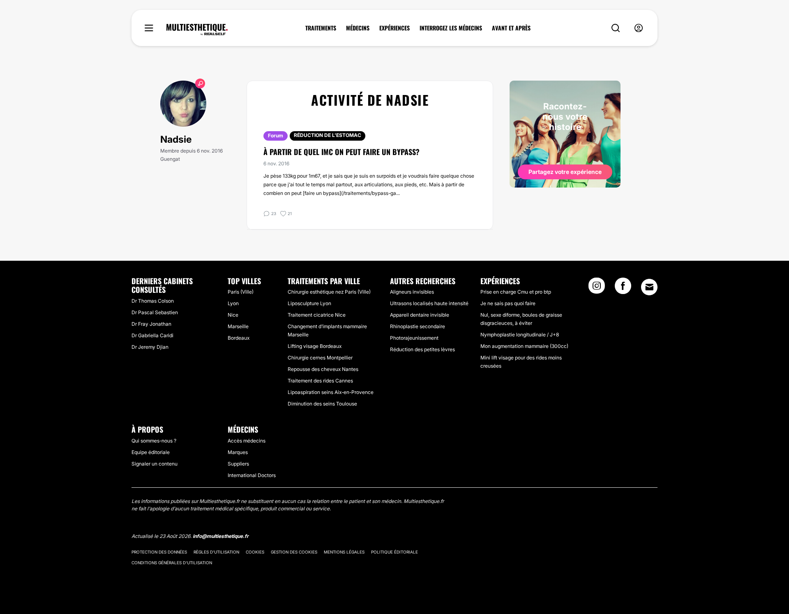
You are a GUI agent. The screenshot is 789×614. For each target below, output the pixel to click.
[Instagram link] (596, 288)
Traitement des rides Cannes (320, 381)
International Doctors (252, 475)
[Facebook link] (623, 288)
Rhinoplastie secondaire (417, 326)
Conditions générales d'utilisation (172, 562)
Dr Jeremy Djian (150, 347)
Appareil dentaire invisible (419, 315)
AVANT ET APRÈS (511, 28)
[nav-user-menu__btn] (638, 28)
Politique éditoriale (394, 551)
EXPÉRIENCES (394, 28)
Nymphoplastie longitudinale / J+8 (519, 334)
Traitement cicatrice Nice (317, 315)
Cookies (255, 551)
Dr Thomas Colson (153, 301)
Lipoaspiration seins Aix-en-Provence (331, 392)
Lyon (233, 303)
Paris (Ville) (241, 292)
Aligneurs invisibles (412, 292)
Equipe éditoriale (151, 452)
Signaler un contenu (155, 464)
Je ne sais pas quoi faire (507, 303)
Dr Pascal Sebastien (155, 312)
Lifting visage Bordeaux (314, 346)
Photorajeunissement (414, 338)
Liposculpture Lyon (309, 303)
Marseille (238, 326)
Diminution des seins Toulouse (322, 404)
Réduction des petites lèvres (422, 349)
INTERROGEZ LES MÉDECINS (451, 28)
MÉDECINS (357, 28)
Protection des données (159, 551)
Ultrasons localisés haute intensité (429, 303)
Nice (233, 315)
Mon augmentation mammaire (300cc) (524, 346)
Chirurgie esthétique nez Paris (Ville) (329, 292)
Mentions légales (344, 551)
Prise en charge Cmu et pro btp (515, 292)
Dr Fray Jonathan (151, 324)
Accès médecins (246, 441)
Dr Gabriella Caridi (152, 335)
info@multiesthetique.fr (221, 536)
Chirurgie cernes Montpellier (320, 357)
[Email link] (649, 287)
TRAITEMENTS (320, 28)
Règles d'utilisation (216, 551)
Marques (238, 452)
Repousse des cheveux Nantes (323, 369)
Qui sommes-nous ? (154, 441)
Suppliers (238, 464)
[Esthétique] (197, 29)
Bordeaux (238, 338)
